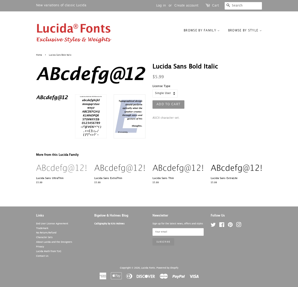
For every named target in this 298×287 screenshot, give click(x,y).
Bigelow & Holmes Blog (111, 215)
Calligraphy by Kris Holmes (109, 224)
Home (39, 55)
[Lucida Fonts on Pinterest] (230, 226)
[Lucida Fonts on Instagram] (238, 226)
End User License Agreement (52, 224)
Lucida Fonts (148, 268)
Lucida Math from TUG (48, 251)
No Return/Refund (46, 233)
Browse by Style (244, 30)
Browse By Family (200, 30)
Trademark (42, 228)
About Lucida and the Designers (54, 242)
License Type (161, 86)
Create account (186, 5)
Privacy (40, 247)
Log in (161, 5)
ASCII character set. (166, 118)
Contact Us (42, 256)
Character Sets (44, 237)
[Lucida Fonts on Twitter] (213, 226)
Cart (215, 5)
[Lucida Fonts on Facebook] (221, 226)
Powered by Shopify (167, 268)
